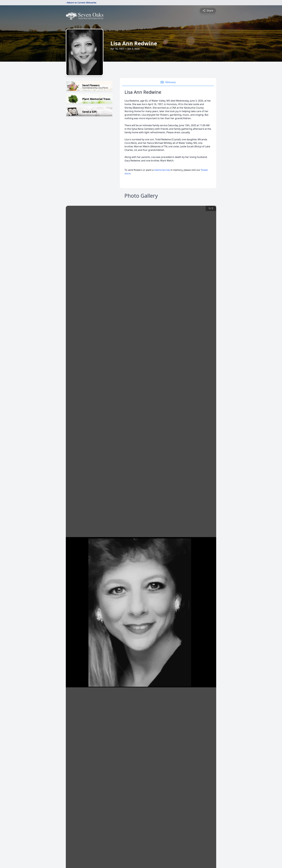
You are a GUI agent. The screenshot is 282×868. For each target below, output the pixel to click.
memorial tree (162, 170)
